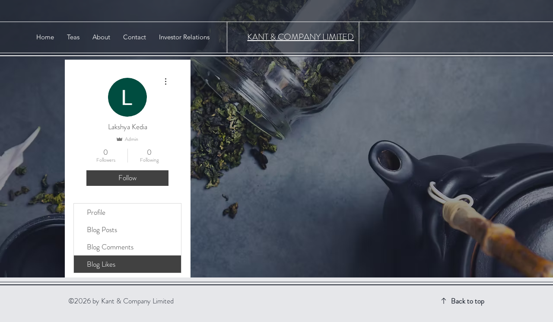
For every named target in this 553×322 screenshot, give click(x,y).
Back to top (467, 301)
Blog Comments (110, 247)
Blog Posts (102, 229)
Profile (96, 212)
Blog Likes (101, 264)
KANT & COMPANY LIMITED (300, 37)
